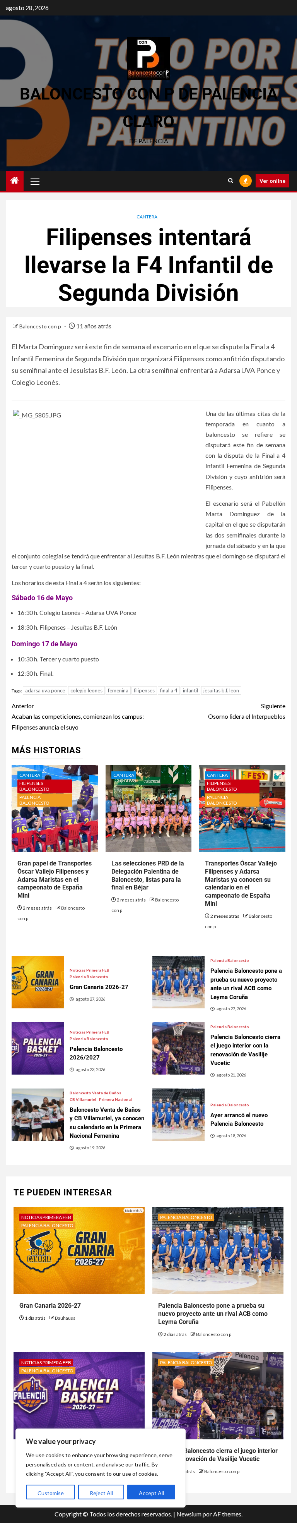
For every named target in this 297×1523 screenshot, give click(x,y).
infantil (190, 690)
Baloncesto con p (40, 326)
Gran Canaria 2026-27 (50, 1305)
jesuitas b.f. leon (221, 690)
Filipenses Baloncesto (34, 786)
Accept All (151, 1493)
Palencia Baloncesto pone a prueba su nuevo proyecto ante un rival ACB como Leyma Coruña (213, 1314)
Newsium (188, 1514)
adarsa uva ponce (45, 690)
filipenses (144, 690)
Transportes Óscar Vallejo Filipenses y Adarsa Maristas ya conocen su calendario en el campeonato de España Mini (241, 883)
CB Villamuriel (83, 1099)
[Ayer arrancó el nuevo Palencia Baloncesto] (178, 1115)
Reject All (101, 1493)
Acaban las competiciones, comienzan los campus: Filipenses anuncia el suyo (78, 716)
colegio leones (86, 690)
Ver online (272, 180)
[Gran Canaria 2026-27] (38, 982)
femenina (118, 690)
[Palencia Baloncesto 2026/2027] (38, 1048)
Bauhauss (65, 1318)
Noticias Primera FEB (89, 970)
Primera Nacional (115, 1099)
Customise (51, 1493)
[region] (100, 1468)
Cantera (147, 217)
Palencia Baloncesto (34, 800)
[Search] (231, 180)
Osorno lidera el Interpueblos (246, 711)
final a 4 (169, 690)
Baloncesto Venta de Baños (95, 1092)
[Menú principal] (35, 181)
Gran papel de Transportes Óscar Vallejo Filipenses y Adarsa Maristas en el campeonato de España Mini (54, 879)
